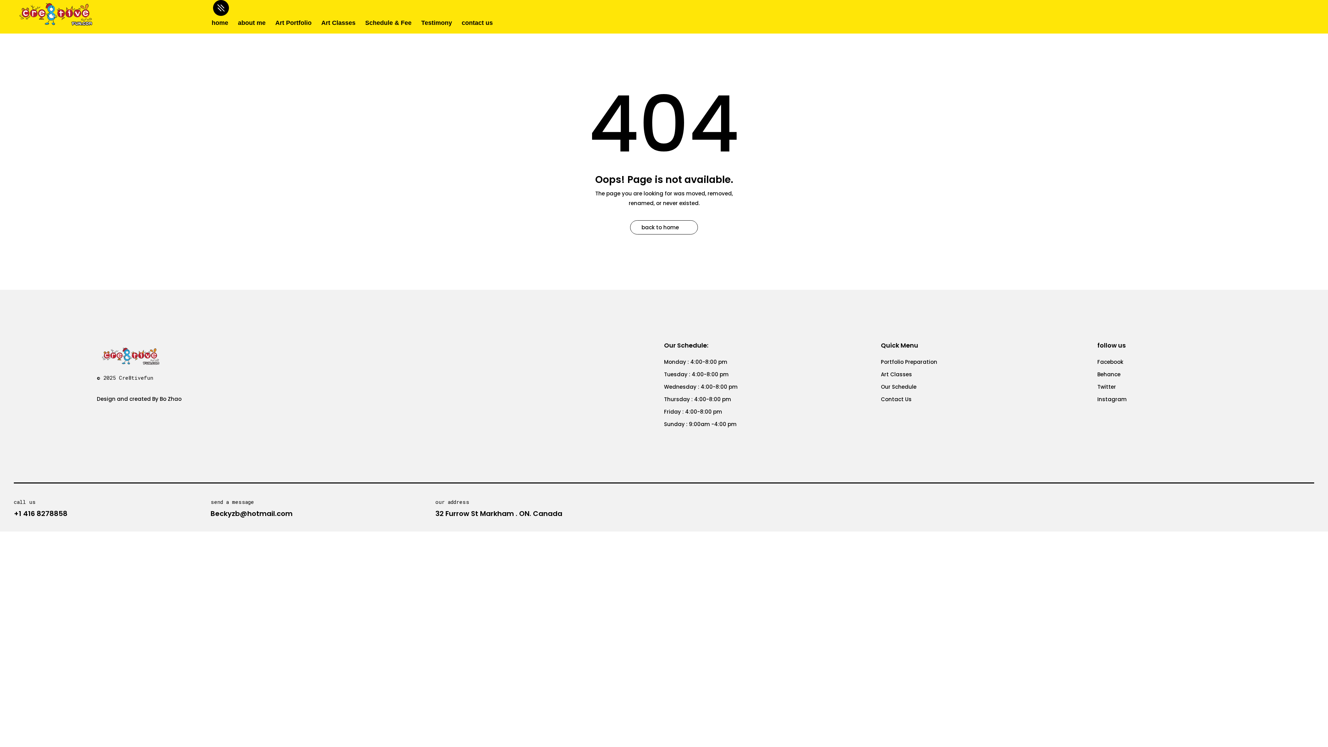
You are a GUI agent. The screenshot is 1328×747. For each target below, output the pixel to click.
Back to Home (660, 227)
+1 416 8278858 (40, 513)
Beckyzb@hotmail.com (252, 513)
